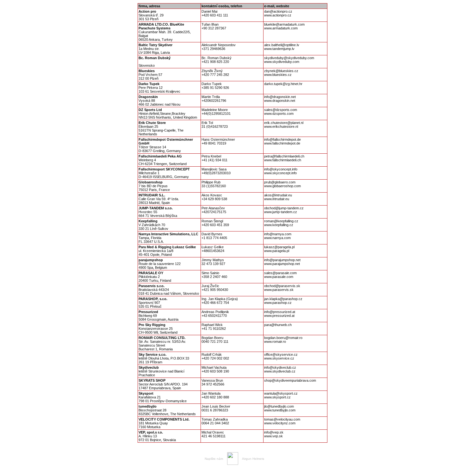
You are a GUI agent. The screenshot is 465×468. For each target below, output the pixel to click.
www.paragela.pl (276, 251)
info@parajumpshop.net (282, 260)
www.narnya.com (277, 238)
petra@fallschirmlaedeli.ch (284, 156)
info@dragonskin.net (280, 97)
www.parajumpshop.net (282, 264)
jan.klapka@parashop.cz (283, 299)
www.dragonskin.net (279, 100)
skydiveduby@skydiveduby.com (289, 58)
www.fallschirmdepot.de (282, 143)
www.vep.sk (273, 436)
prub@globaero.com (279, 182)
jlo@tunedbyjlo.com (279, 406)
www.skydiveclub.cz (279, 371)
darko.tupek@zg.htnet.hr (283, 84)
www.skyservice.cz (279, 358)
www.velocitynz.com (279, 423)
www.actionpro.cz (277, 15)
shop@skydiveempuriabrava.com (290, 380)
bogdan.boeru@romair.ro (283, 338)
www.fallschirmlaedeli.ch (282, 160)
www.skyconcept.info (280, 173)
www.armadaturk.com (281, 28)
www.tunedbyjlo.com (279, 410)
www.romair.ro (275, 341)
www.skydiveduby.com (281, 62)
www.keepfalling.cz (278, 225)
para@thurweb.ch (278, 325)
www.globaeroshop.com (282, 186)
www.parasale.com (278, 277)
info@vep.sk (273, 432)
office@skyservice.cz (281, 354)
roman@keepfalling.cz (281, 221)
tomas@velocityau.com (282, 419)
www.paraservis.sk (279, 290)
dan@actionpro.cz (278, 11)
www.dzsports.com (279, 113)
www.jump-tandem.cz (280, 212)
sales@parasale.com (280, 273)
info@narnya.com (277, 234)
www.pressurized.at (279, 315)
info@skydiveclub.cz (280, 367)
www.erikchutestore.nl (281, 126)
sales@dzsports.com (280, 110)
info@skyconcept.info (280, 169)
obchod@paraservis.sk (282, 286)
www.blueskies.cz (278, 75)
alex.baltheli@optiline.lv (281, 45)
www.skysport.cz (277, 397)
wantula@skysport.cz (281, 393)
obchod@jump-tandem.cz (284, 208)
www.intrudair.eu (276, 199)
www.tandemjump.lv (279, 49)
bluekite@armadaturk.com (284, 24)
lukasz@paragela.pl (279, 247)
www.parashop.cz (278, 303)
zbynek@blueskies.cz (281, 71)
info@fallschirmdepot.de (282, 139)
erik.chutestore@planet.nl (283, 123)
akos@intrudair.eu (278, 195)
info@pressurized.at (279, 312)
